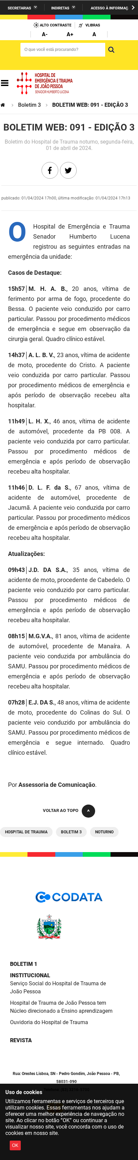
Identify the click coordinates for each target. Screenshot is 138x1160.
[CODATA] (69, 899)
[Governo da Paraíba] (69, 938)
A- (45, 34)
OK (15, 1145)
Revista (21, 1040)
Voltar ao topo (60, 810)
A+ (70, 34)
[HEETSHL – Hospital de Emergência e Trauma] (45, 83)
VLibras (92, 25)
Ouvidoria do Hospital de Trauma (49, 1022)
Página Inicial (3, 105)
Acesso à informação (112, 8)
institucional (30, 975)
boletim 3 (71, 832)
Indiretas (60, 8)
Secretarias (19, 8)
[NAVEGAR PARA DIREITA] (133, 7)
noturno (104, 832)
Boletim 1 (23, 964)
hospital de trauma (26, 832)
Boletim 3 (29, 105)
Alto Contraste (55, 25)
